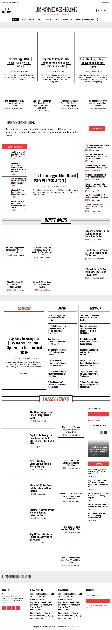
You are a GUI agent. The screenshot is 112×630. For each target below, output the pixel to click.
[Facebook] (4, 608)
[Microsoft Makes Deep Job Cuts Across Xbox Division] (97, 93)
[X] (13, 608)
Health (88, 211)
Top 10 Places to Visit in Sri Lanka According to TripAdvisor (97, 196)
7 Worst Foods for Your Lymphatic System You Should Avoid (97, 206)
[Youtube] (18, 608)
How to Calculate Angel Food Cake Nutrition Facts (70, 528)
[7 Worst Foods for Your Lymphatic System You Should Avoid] (71, 273)
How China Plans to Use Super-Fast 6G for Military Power (71, 560)
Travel (88, 200)
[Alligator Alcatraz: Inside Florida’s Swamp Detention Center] (6, 203)
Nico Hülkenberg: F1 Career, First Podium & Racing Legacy (93, 63)
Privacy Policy (95, 420)
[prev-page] (21, 372)
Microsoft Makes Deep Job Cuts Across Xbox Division (98, 103)
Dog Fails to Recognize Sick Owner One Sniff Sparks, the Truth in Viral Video (56, 63)
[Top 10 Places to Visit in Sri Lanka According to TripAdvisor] (71, 254)
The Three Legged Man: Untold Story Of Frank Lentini (19, 63)
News (91, 108)
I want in (98, 414)
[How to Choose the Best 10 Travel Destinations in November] (71, 483)
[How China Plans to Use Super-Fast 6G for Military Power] (71, 547)
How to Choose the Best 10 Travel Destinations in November (71, 496)
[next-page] (25, 372)
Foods (65, 532)
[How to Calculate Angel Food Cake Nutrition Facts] (71, 516)
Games (87, 72)
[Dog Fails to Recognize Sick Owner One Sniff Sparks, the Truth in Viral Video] (56, 45)
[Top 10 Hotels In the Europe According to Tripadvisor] (71, 449)
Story (13, 71)
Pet (50, 71)
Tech (65, 565)
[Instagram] (9, 608)
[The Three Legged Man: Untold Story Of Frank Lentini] (19, 45)
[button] (97, 19)
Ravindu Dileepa (22, 71)
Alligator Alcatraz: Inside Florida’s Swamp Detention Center (18, 204)
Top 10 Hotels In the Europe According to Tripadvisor (71, 462)
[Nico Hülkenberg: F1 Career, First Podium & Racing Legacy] (93, 45)
